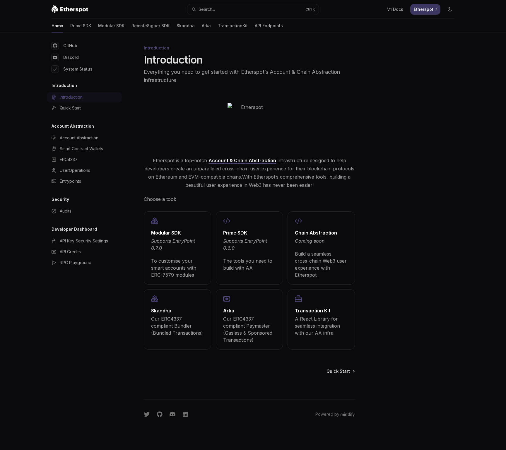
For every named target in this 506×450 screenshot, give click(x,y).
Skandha (186, 25)
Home (57, 25)
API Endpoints (269, 25)
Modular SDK (111, 25)
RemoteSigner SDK (150, 25)
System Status (78, 68)
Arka (206, 25)
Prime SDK (80, 25)
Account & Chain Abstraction (242, 160)
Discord (71, 57)
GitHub (70, 45)
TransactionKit (233, 25)
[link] (177, 248)
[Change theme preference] (449, 9)
